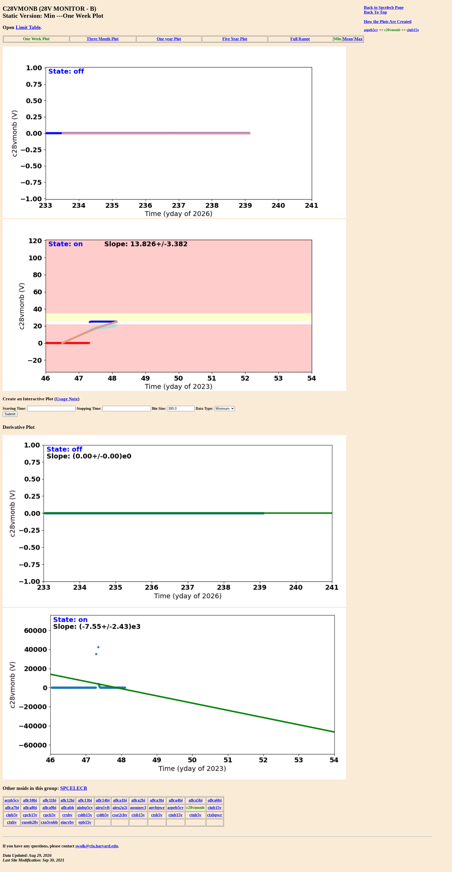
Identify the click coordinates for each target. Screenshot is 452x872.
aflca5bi (195, 800)
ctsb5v (156, 815)
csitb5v (103, 815)
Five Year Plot (234, 39)
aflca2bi (138, 800)
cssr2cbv (119, 815)
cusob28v (30, 822)
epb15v (84, 822)
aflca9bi (49, 807)
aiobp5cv (85, 807)
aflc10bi (30, 800)
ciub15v (413, 30)
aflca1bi (120, 800)
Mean (348, 39)
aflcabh (67, 807)
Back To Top (375, 12)
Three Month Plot (102, 39)
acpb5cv (11, 800)
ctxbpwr (214, 815)
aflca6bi (215, 800)
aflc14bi (103, 800)
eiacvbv (67, 822)
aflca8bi (30, 807)
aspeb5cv (371, 30)
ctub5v (195, 815)
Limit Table (28, 27)
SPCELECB (73, 788)
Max (358, 39)
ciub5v (12, 815)
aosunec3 (138, 807)
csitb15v (85, 815)
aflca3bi (157, 800)
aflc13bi (85, 800)
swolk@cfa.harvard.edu (96, 846)
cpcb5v (49, 815)
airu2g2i (119, 807)
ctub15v (175, 815)
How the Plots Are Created (387, 21)
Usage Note (67, 398)
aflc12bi (67, 800)
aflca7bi (12, 807)
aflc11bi (49, 800)
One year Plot (169, 39)
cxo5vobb (49, 822)
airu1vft (102, 807)
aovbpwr (157, 807)
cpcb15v (30, 815)
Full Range (300, 39)
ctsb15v (138, 815)
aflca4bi (176, 800)
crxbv (67, 815)
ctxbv (12, 822)
